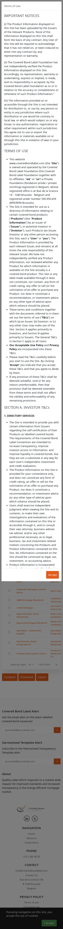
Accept (52, 575)
